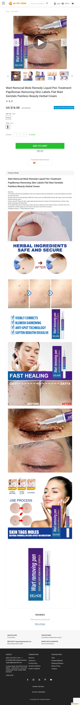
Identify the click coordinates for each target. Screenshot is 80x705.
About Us (31, 658)
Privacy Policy (33, 663)
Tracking (54, 669)
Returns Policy (55, 666)
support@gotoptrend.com (14, 662)
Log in (58, 3)
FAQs (53, 658)
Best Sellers (15, 11)
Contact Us (32, 660)
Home (7, 11)
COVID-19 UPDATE (34, 669)
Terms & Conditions (34, 666)
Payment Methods (57, 660)
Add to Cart (40, 145)
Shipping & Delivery (57, 663)
